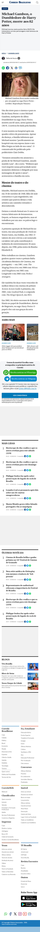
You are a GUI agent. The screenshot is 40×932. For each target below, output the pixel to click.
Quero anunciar (6, 799)
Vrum (4, 845)
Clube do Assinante (7, 837)
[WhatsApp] (3, 69)
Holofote (4, 763)
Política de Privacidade (8, 774)
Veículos (4, 805)
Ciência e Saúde (6, 757)
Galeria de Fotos (26, 814)
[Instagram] (20, 914)
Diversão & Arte (7, 752)
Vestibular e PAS (26, 752)
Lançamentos (25, 800)
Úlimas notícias (25, 803)
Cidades (4, 738)
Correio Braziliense (7, 729)
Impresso (6, 822)
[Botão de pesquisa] (37, 2)
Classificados (8, 795)
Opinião (4, 760)
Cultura (23, 749)
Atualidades (24, 871)
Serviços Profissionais (8, 815)
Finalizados (24, 782)
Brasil (3, 743)
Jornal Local (24, 852)
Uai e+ (23, 887)
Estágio (23, 741)
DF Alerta (24, 849)
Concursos (26, 767)
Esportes (4, 754)
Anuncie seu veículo (8, 852)
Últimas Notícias (26, 746)
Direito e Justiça (7, 828)
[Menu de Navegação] (3, 2)
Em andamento (25, 776)
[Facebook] (7, 69)
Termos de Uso (6, 777)
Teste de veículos (7, 857)
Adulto (4, 812)
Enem (22, 743)
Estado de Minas (26, 881)
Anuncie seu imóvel (27, 794)
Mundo (4, 749)
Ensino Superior (25, 735)
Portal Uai (24, 884)
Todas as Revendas (7, 872)
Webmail (4, 792)
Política (4, 740)
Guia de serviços (26, 806)
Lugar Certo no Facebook (28, 817)
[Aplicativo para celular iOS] (29, 898)
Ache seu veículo (7, 849)
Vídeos (4, 863)
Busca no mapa (25, 797)
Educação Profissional (27, 758)
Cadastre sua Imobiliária (28, 822)
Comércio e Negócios (8, 818)
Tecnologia (5, 766)
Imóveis (4, 802)
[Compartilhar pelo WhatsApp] (30, 456)
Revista (23, 868)
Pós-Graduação (25, 760)
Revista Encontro (29, 861)
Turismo (4, 768)
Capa (3, 735)
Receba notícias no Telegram (23, 379)
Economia (5, 746)
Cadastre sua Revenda (8, 874)
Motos (4, 866)
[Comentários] (20, 69)
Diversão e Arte (13, 53)
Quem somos (6, 771)
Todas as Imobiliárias (27, 820)
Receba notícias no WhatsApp (23, 372)
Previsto (23, 774)
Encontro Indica (25, 874)
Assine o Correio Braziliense (10, 839)
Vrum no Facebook (7, 869)
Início (4, 53)
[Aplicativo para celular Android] (29, 904)
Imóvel (24, 788)
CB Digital (5, 831)
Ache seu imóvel (26, 792)
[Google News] (16, 69)
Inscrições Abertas (26, 779)
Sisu (22, 755)
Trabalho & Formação (27, 738)
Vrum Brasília (25, 857)
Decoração (24, 811)
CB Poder (24, 855)
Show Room (24, 808)
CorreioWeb (8, 788)
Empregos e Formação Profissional (8, 808)
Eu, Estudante (28, 728)
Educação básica (26, 732)
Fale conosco (25, 763)
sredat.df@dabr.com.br (27, 389)
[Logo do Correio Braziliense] (20, 2)
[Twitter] (11, 69)
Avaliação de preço (7, 860)
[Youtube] (25, 914)
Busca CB (4, 834)
